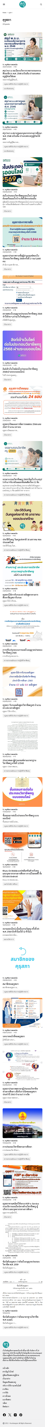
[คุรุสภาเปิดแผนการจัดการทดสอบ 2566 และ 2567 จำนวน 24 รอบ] (22, 401)
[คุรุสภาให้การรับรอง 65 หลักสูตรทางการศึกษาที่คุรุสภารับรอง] (22, 571)
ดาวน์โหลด (6, 1396)
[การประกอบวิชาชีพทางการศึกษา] (22, 1123)
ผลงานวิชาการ (9, 939)
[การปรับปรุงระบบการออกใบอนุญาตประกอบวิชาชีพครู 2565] (22, 626)
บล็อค (5, 1403)
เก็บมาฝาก (7, 211)
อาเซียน (5, 1389)
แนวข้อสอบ (7, 1399)
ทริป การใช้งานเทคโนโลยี (12, 1385)
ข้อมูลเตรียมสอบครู (9, 1382)
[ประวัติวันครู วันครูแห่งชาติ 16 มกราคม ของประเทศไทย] (22, 516)
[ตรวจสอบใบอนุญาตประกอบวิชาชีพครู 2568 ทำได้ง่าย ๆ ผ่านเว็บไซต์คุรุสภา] (22, 290)
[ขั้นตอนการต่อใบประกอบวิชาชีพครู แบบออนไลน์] (22, 792)
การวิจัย (5, 1392)
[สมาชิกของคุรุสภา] (22, 960)
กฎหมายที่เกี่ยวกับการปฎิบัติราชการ (16, 84)
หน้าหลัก (6, 1368)
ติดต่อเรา (6, 1406)
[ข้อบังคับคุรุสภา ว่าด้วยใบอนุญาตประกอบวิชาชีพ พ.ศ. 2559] (22, 1238)
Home (4, 12)
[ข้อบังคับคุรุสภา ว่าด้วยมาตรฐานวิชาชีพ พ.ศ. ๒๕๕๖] (22, 1293)
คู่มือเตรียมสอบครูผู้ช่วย (11, 1375)
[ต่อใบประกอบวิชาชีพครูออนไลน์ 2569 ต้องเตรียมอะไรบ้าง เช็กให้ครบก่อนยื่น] (22, 172)
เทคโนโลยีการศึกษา (10, 884)
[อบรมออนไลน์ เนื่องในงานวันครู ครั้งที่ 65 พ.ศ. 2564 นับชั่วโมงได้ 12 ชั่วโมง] (22, 905)
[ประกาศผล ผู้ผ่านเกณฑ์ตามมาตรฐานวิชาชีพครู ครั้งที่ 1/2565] (22, 737)
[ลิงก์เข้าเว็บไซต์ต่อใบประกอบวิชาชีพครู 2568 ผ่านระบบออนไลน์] (22, 345)
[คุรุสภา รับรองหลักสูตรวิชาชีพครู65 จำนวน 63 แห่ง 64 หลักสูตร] (22, 681)
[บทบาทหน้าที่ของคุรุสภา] (22, 1013)
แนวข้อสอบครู (9, 89)
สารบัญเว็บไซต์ (8, 1371)
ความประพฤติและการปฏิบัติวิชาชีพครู (17, 495)
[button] (4, 4)
